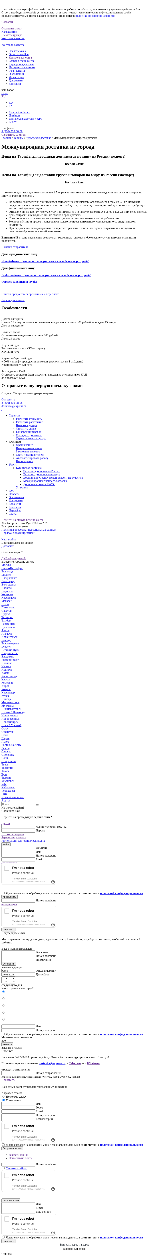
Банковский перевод (28, 431)
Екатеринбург (10, 659)
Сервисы (14, 415)
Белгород (7, 571)
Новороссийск (10, 718)
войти (6, 844)
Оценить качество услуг (31, 438)
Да (3, 558)
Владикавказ (9, 578)
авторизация (9, 904)
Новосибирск (9, 721)
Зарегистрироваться (13, 837)
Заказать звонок (18, 1154)
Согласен (7, 21)
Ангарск (6, 633)
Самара (6, 751)
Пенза (5, 604)
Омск (4, 728)
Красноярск (8, 597)
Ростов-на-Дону (11, 744)
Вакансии (15, 503)
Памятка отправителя (14, 246)
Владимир (7, 656)
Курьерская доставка (21, 64)
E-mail (39, 1111)
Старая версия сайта (21, 60)
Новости (14, 494)
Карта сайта (8, 539)
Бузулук (6, 646)
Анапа (5, 630)
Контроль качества (20, 57)
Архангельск (9, 636)
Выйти (13, 121)
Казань (5, 672)
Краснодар (8, 692)
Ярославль (8, 627)
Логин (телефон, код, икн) (52, 826)
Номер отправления (48, 1072)
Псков (5, 741)
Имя (38, 851)
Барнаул (6, 640)
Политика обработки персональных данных (28, 529)
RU (3, 96)
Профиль (14, 115)
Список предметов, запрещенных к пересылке (30, 294)
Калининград (9, 676)
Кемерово (7, 682)
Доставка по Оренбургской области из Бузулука (53, 477)
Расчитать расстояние (29, 422)
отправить (8, 929)
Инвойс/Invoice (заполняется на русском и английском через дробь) (45, 261)
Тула (4, 774)
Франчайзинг (17, 70)
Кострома (7, 594)
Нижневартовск (11, 708)
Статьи (13, 513)
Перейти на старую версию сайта (22, 519)
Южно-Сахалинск (12, 797)
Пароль (40, 830)
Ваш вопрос (43, 1211)
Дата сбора (42, 974)
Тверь (5, 764)
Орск (4, 93)
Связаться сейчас (16, 1168)
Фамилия (41, 847)
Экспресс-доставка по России (41, 471)
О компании (16, 73)
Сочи (4, 757)
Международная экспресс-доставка (45, 480)
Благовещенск (10, 643)
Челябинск (8, 623)
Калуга (5, 679)
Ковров (6, 689)
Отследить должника (29, 435)
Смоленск (7, 754)
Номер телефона (46, 855)
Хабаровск (8, 787)
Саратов (6, 610)
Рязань (5, 748)
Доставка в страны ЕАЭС (39, 484)
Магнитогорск (10, 702)
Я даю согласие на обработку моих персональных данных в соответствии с (74, 893)
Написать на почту (20, 1158)
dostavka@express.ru (13, 406)
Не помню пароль (12, 834)
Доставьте (7, 546)
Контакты (15, 83)
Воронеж (7, 591)
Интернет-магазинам (22, 67)
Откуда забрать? (46, 970)
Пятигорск (8, 607)
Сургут (5, 614)
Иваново (6, 663)
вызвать (7, 1044)
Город (39, 1107)
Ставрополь (8, 761)
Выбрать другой (15, 558)
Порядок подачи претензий (18, 532)
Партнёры (15, 510)
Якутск (5, 800)
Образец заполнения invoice (19, 281)
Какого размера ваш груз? (17, 988)
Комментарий (44, 1118)
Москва (6, 564)
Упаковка (22, 487)
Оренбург (7, 731)
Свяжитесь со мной (13, 134)
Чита (4, 793)
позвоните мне (11, 1200)
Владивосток (9, 653)
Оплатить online (19, 54)
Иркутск (6, 669)
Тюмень (6, 777)
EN (11, 105)
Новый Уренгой (11, 725)
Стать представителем (30, 454)
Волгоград (8, 581)
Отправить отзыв (12, 1148)
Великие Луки (10, 649)
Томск (5, 771)
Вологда (6, 587)
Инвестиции (16, 77)
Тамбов (6, 620)
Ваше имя (42, 952)
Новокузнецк (9, 715)
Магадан (6, 600)
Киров (5, 685)
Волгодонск (8, 584)
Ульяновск (7, 780)
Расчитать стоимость (29, 418)
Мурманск (7, 705)
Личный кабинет (19, 112)
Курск (5, 695)
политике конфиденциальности (95, 15)
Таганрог (7, 617)
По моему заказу (16, 1096)
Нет (7, 823)
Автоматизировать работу (32, 458)
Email (39, 859)
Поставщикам (24, 461)
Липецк (6, 699)
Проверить (8, 1079)
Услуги (13, 464)
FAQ (12, 490)
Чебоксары (8, 790)
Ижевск (6, 666)
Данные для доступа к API (25, 118)
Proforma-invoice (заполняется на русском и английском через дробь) (46, 275)
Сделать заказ (17, 51)
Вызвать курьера (26, 425)
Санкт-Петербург (12, 568)
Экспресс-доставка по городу (41, 474)
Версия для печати (13, 300)
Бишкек (6, 574)
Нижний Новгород (13, 712)
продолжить (9, 896)
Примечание (43, 959)
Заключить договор (28, 451)
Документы (16, 80)
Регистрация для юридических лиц (23, 840)
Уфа (4, 784)
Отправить (8, 399)
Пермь (5, 738)
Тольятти (7, 767)
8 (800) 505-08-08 (12, 131)
